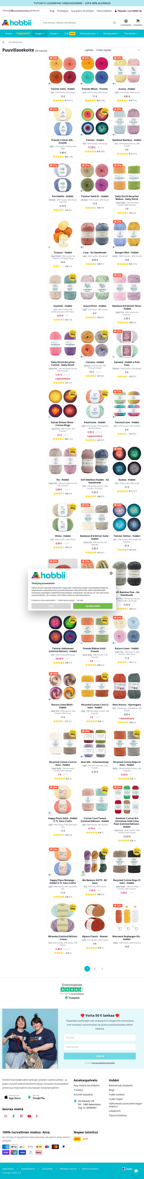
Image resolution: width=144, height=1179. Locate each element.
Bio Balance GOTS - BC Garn (94, 882)
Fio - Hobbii (63, 479)
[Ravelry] (37, 1116)
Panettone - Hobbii (94, 422)
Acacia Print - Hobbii (94, 305)
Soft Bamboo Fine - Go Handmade (126, 594)
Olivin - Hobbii (63, 536)
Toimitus (78, 1090)
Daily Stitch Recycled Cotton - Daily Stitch (62, 364)
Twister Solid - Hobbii (63, 88)
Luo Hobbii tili (135, 10)
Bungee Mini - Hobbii (127, 252)
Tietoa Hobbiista (104, 10)
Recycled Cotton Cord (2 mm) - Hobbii (94, 706)
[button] (137, 22)
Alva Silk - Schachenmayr (95, 762)
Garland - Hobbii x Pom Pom (127, 364)
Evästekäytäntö (28, 1168)
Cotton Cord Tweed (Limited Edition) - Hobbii (95, 820)
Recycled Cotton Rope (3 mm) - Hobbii (126, 763)
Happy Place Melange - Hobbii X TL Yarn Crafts (63, 882)
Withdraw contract (68, 1168)
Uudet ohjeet (116, 1099)
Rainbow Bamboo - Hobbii (126, 140)
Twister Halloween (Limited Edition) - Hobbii (63, 650)
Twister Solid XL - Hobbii (95, 196)
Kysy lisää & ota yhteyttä (82, 10)
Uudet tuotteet (117, 1094)
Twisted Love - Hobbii (127, 422)
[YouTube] (29, 1116)
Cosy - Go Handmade (94, 252)
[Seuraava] (102, 968)
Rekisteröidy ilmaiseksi (121, 1085)
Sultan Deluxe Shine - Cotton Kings (63, 424)
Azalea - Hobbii (126, 479)
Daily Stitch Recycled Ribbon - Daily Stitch (127, 198)
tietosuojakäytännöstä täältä (103, 1063)
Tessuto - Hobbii (63, 252)
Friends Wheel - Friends (95, 88)
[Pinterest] (21, 1116)
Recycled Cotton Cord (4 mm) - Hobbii (62, 763)
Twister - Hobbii (95, 140)
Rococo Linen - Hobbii (127, 648)
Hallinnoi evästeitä (90, 1168)
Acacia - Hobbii (127, 88)
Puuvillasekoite (15, 42)
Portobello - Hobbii (62, 196)
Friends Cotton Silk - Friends (62, 141)
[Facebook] (13, 1116)
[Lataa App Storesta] (13, 1097)
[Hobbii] (16, 23)
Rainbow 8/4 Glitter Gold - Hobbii (94, 537)
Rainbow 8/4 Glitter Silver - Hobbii (126, 307)
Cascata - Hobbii (95, 362)
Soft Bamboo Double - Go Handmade (95, 481)
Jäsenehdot (47, 1168)
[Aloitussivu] (3, 42)
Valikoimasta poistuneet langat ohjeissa (125, 1105)
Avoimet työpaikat (83, 1094)
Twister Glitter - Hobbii (127, 536)
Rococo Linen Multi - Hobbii (62, 706)
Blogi (52, 10)
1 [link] (87, 968)
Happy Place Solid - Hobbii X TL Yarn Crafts (62, 820)
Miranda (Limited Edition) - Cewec (62, 938)
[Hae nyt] (114, 23)
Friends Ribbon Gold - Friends (95, 650)
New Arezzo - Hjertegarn (127, 704)
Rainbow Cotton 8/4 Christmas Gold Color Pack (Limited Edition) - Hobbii (127, 822)
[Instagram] (5, 1116)
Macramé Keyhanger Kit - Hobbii (126, 938)
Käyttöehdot (8, 1168)
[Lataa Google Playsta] (37, 1097)
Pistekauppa (62, 10)
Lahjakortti (115, 1110)
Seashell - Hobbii (62, 305)
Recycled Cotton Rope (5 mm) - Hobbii (126, 882)
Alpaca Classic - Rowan (95, 936)
